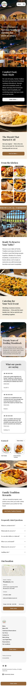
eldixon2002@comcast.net (10, 598)
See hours (21, 604)
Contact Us (5, 635)
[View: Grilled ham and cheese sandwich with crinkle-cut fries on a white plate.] (7, 197)
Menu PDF (5, 628)
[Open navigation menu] (23, 4)
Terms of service (6, 655)
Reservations (6, 642)
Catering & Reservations (9, 630)
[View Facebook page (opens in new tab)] (3, 666)
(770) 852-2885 (7, 595)
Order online (13, 608)
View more (6, 383)
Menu (19, 4)
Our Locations (6, 644)
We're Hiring (5, 637)
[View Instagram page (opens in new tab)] (6, 666)
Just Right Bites (6, 639)
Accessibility (5, 658)
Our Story (5, 633)
